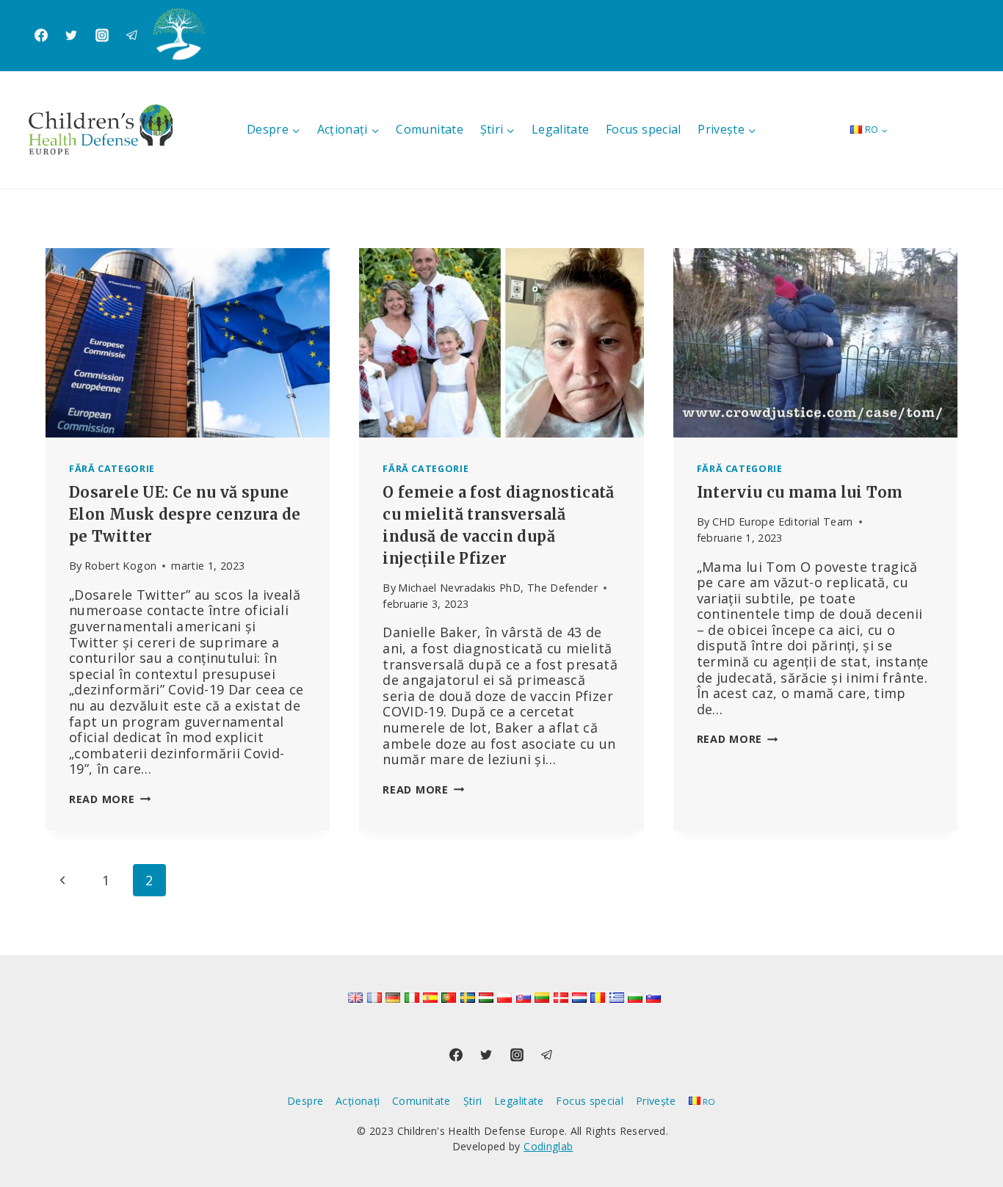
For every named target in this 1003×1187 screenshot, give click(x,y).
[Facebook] (41, 35)
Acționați (358, 1101)
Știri (472, 1101)
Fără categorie (112, 468)
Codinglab (548, 1146)
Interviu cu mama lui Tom (800, 492)
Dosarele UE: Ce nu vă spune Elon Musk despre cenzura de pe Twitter (185, 514)
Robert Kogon (120, 566)
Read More (110, 799)
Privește (656, 1101)
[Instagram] (102, 35)
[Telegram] (132, 35)
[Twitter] (71, 35)
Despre (305, 1101)
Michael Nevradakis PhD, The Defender (498, 588)
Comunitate (429, 129)
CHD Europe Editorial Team (782, 522)
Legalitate (561, 129)
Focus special (643, 129)
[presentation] (188, 343)
